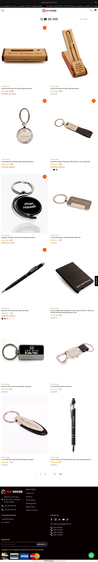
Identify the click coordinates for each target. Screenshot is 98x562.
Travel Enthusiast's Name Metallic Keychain (65, 237)
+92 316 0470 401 (10, 506)
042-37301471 (57, 528)
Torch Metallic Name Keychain (61, 386)
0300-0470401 (58, 532)
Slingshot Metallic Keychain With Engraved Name (18, 237)
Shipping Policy (31, 503)
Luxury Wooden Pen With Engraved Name (64, 88)
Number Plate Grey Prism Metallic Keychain (16, 386)
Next (60, 474)
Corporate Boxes (7, 519)
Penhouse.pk (48, 561)
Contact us (30, 493)
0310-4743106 (57, 535)
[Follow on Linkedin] (59, 519)
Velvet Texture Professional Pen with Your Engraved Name (70, 459)
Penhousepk (5, 86)
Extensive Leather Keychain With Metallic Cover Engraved (70, 162)
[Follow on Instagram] (55, 519)
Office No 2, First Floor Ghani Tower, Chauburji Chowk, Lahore (12, 499)
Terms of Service (32, 510)
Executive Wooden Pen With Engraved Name (16, 88)
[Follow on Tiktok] (68, 519)
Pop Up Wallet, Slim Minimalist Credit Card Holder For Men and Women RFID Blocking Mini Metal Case (72, 311)
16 (54, 474)
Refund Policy (30, 507)
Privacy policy (30, 500)
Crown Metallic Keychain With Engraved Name (17, 459)
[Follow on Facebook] (51, 519)
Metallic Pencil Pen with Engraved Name (15, 311)
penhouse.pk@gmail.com (62, 524)
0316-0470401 (57, 530)
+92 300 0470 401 (10, 510)
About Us (29, 497)
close (2, 2)
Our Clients (5, 522)
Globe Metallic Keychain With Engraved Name (17, 162)
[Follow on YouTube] (63, 519)
